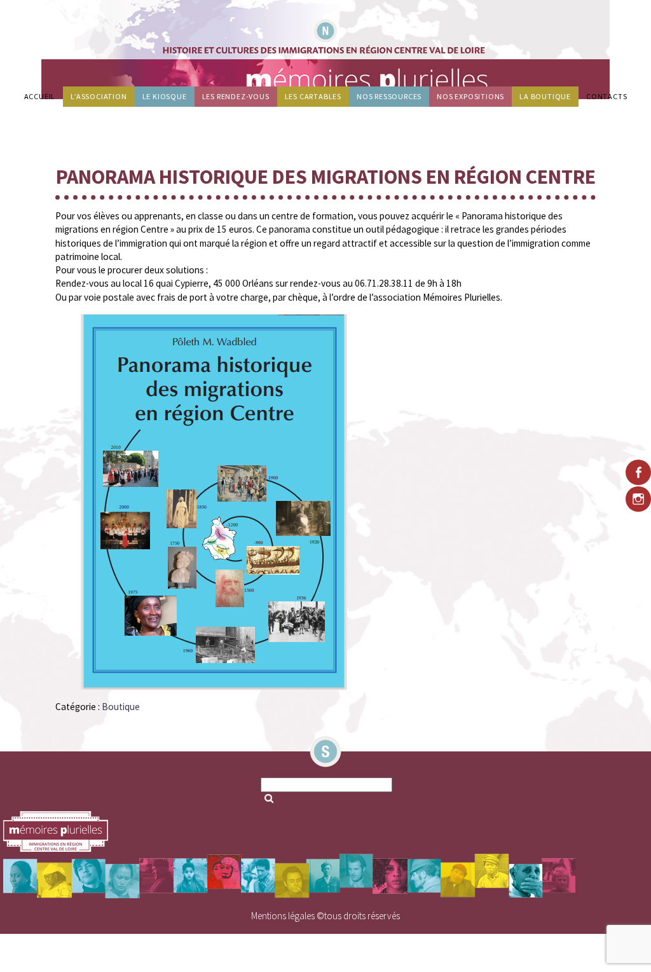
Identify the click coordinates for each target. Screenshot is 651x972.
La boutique (545, 96)
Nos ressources (389, 96)
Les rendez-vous (236, 96)
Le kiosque (164, 96)
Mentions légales (283, 916)
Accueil (40, 96)
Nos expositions (470, 96)
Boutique (121, 707)
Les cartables (313, 96)
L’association (99, 96)
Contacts (606, 96)
